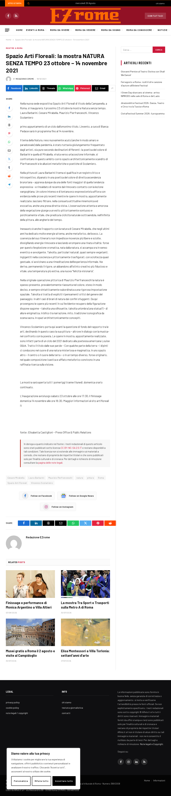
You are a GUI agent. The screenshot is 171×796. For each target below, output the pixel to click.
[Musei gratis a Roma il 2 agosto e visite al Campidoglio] (30, 632)
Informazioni (159, 780)
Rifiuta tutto (41, 780)
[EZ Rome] (85, 16)
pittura (90, 477)
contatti (66, 713)
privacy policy (13, 702)
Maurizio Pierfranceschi (60, 477)
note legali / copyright (17, 713)
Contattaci (155, 16)
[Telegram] (9, 184)
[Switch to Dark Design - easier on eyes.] (28, 3)
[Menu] (7, 30)
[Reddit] (9, 176)
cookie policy (12, 707)
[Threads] (9, 125)
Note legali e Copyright (151, 744)
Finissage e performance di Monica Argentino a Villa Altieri (29, 605)
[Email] (9, 150)
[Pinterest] (9, 133)
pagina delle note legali (50, 462)
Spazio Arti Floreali (17, 483)
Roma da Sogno (111, 30)
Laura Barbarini (36, 477)
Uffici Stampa (14, 3)
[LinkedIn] (9, 116)
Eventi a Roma (35, 30)
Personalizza (21, 780)
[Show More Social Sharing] (112, 88)
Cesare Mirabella (16, 477)
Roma (101, 477)
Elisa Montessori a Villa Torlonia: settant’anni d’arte (85, 653)
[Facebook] (9, 108)
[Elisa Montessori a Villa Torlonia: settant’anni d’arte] (85, 632)
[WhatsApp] (9, 142)
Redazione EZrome (25, 79)
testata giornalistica (72, 707)
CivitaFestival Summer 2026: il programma (142, 113)
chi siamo (160, 3)
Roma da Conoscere (139, 30)
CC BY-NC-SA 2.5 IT (71, 447)
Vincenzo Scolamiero (42, 483)
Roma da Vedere (85, 30)
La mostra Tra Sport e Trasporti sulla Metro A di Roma (85, 605)
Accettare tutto (64, 780)
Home (19, 30)
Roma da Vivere (59, 30)
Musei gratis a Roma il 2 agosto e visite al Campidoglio (30, 653)
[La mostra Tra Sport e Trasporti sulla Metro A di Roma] (85, 584)
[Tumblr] (9, 167)
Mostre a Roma (14, 48)
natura (79, 477)
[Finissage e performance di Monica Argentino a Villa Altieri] (30, 584)
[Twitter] (9, 159)
